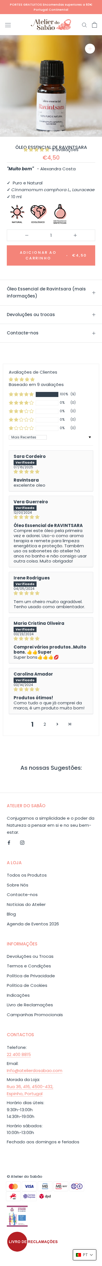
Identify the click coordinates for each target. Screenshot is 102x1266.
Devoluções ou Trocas (30, 956)
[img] (51, 471)
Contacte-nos (23, 333)
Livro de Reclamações (30, 1005)
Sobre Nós (17, 885)
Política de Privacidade (31, 976)
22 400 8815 (19, 1054)
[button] (37, 150)
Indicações (18, 995)
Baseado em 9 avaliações (36, 384)
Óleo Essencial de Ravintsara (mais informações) (46, 292)
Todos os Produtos (27, 875)
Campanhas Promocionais (35, 1015)
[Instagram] (22, 842)
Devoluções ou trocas (31, 314)
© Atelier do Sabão (24, 1176)
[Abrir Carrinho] (94, 25)
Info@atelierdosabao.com (34, 1070)
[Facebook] (9, 842)
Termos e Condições (29, 966)
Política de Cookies (27, 985)
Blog (11, 914)
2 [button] (45, 724)
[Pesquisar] (84, 24)
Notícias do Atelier (26, 904)
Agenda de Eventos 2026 (33, 924)
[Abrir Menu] (8, 25)
